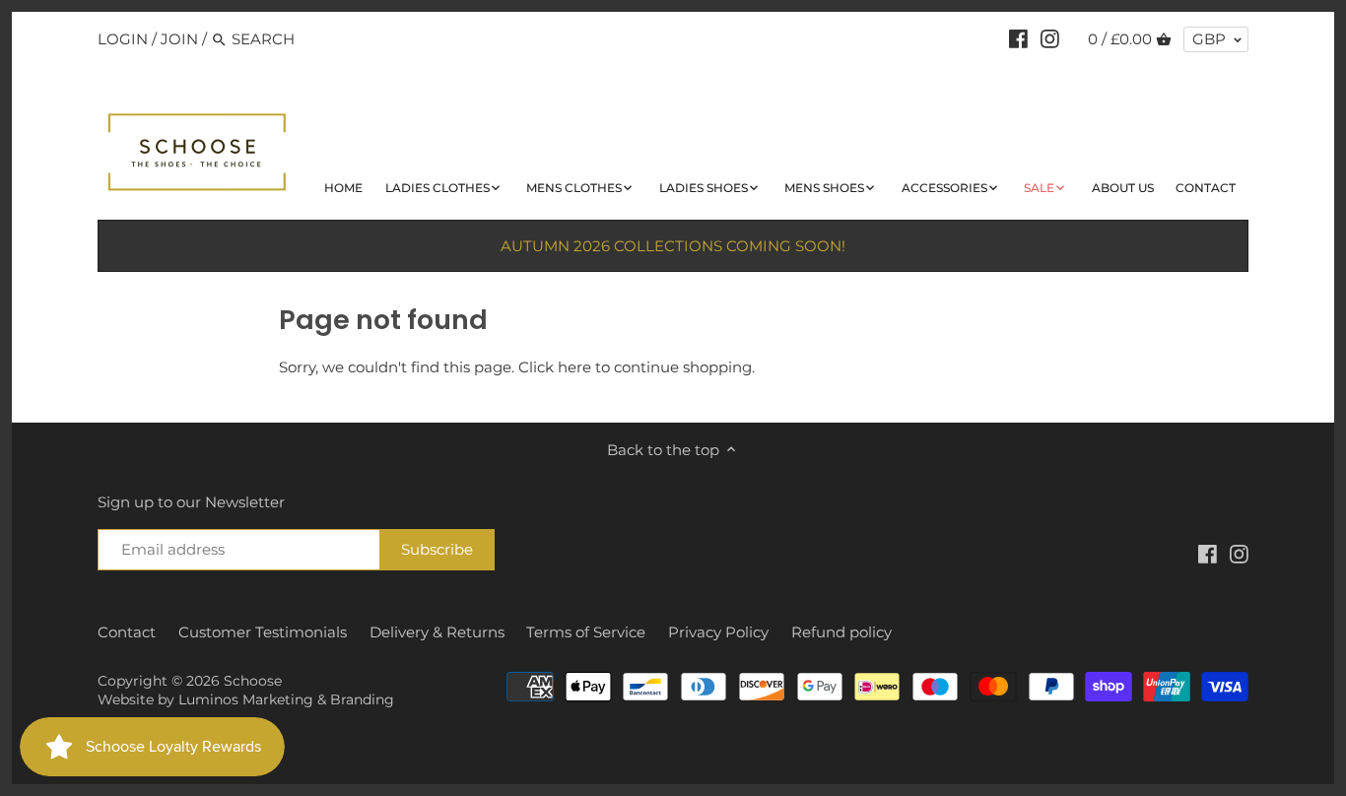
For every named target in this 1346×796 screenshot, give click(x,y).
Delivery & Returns (437, 632)
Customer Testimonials (262, 632)
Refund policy (841, 632)
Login (123, 39)
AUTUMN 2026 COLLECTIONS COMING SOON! (673, 245)
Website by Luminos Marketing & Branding (246, 699)
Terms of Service (585, 632)
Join (179, 39)
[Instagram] (1050, 38)
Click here (554, 367)
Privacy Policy (718, 632)
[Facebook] (1018, 38)
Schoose (253, 681)
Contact (127, 632)
